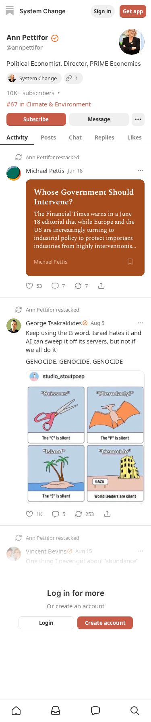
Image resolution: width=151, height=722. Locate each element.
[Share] (101, 285)
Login (46, 622)
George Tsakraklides (54, 323)
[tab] (17, 137)
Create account (105, 622)
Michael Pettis (45, 170)
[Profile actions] (138, 119)
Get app (133, 11)
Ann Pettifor (40, 157)
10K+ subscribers (30, 93)
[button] (16, 710)
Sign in (103, 11)
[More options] (140, 170)
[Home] (9, 11)
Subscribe (36, 119)
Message (98, 119)
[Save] (130, 261)
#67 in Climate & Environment (48, 104)
